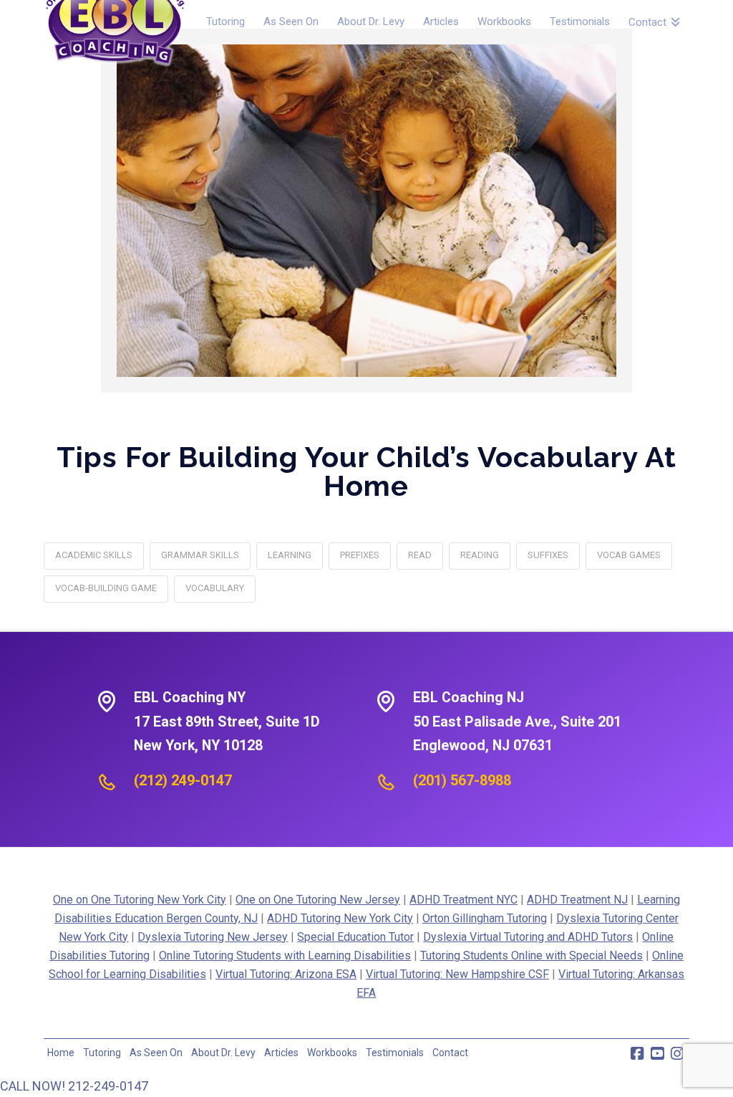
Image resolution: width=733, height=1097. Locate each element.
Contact (450, 1052)
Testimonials (395, 1052)
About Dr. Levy (223, 1052)
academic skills (93, 555)
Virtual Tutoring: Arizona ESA (285, 974)
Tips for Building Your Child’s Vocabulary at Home (366, 471)
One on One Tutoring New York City (139, 899)
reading (479, 555)
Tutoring (102, 1052)
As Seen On (156, 1052)
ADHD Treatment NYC (463, 899)
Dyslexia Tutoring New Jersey (212, 937)
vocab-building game (106, 588)
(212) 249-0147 (183, 780)
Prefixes (359, 555)
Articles (281, 1052)
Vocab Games (629, 555)
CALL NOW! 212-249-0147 (74, 1085)
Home (60, 1052)
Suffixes (548, 555)
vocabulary (214, 588)
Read (420, 555)
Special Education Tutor (355, 937)
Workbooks (332, 1052)
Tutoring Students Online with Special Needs (531, 955)
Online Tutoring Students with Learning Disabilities (285, 955)
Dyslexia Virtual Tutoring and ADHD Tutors (528, 937)
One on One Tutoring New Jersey (318, 899)
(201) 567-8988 (462, 780)
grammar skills (200, 555)
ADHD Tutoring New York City (340, 918)
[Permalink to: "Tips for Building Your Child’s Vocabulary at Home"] (366, 210)
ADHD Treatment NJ (577, 899)
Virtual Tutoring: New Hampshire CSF (457, 974)
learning (289, 555)
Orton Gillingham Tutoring (484, 918)
